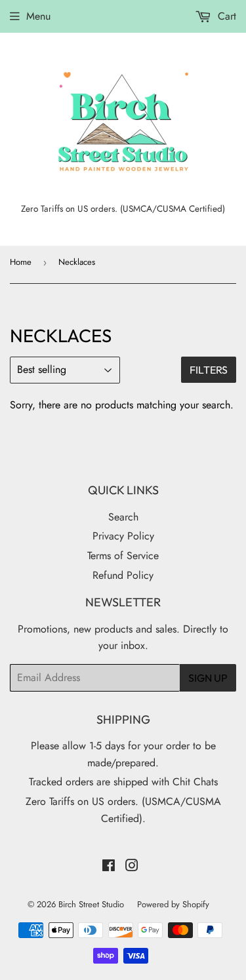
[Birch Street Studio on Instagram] (131, 866)
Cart (225, 16)
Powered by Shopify (173, 904)
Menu (38, 16)
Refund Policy (123, 575)
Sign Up (208, 677)
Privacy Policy (123, 535)
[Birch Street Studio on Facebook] (108, 866)
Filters (209, 369)
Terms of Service (123, 555)
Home (20, 262)
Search (123, 516)
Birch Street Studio (91, 904)
